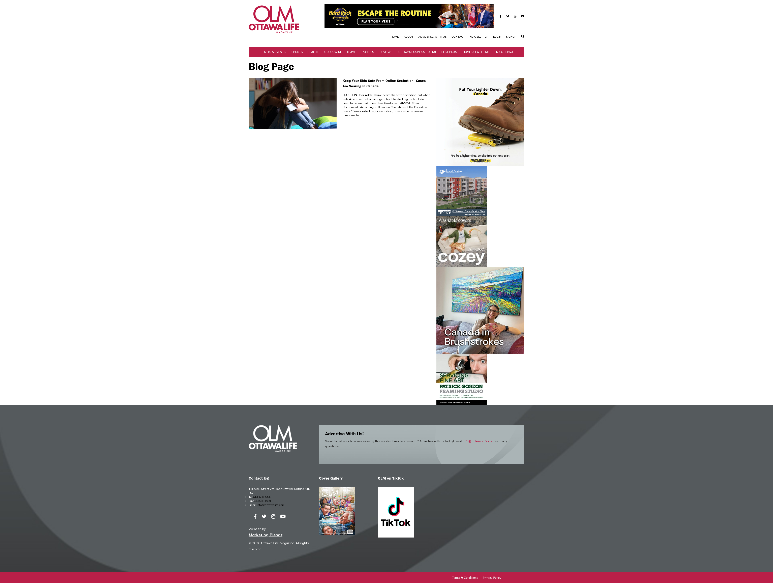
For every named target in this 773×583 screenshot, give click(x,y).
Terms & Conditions (465, 577)
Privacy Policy (492, 577)
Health (313, 52)
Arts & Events (275, 52)
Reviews (386, 52)
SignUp (511, 36)
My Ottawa (504, 52)
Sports (297, 52)
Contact (458, 36)
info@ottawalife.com (478, 441)
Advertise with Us (432, 36)
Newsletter (479, 36)
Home (395, 36)
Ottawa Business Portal (417, 52)
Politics (368, 52)
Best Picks (449, 52)
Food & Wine (332, 52)
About (408, 36)
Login (497, 36)
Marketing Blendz (265, 534)
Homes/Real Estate (477, 52)
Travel (352, 52)
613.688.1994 (262, 501)
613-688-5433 (262, 497)
